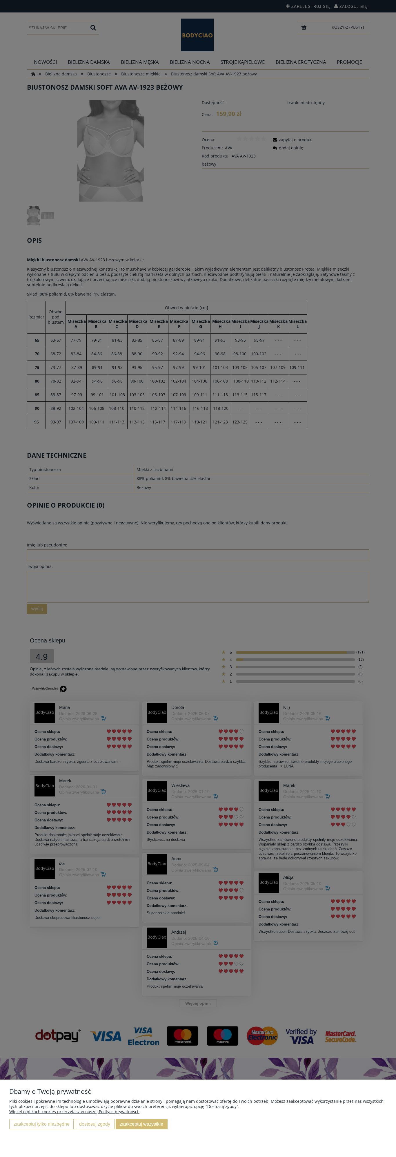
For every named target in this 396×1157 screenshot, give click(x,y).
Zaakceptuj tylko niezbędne (42, 1124)
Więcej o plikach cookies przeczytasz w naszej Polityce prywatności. (74, 1111)
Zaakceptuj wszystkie (141, 1124)
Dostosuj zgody (94, 1124)
